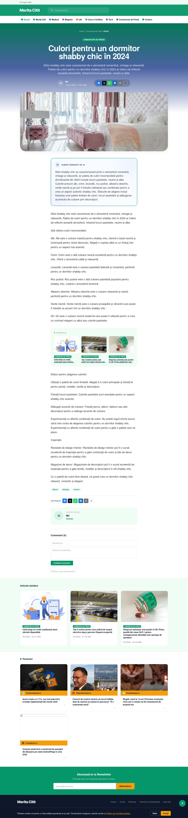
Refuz (155, 813)
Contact (148, 19)
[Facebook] (99, 83)
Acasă (27, 19)
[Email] (120, 83)
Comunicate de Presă (129, 19)
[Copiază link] (125, 83)
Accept (165, 813)
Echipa (122, 802)
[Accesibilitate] (182, 803)
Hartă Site (167, 802)
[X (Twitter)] (104, 83)
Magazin (69, 19)
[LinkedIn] (115, 83)
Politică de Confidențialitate (150, 802)
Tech (111, 19)
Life (80, 19)
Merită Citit (41, 19)
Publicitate (132, 802)
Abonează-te (125, 786)
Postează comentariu (62, 563)
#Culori (77, 489)
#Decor (55, 489)
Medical (55, 19)
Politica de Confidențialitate (118, 813)
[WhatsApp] (109, 83)
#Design (66, 489)
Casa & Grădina (95, 19)
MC (66, 81)
